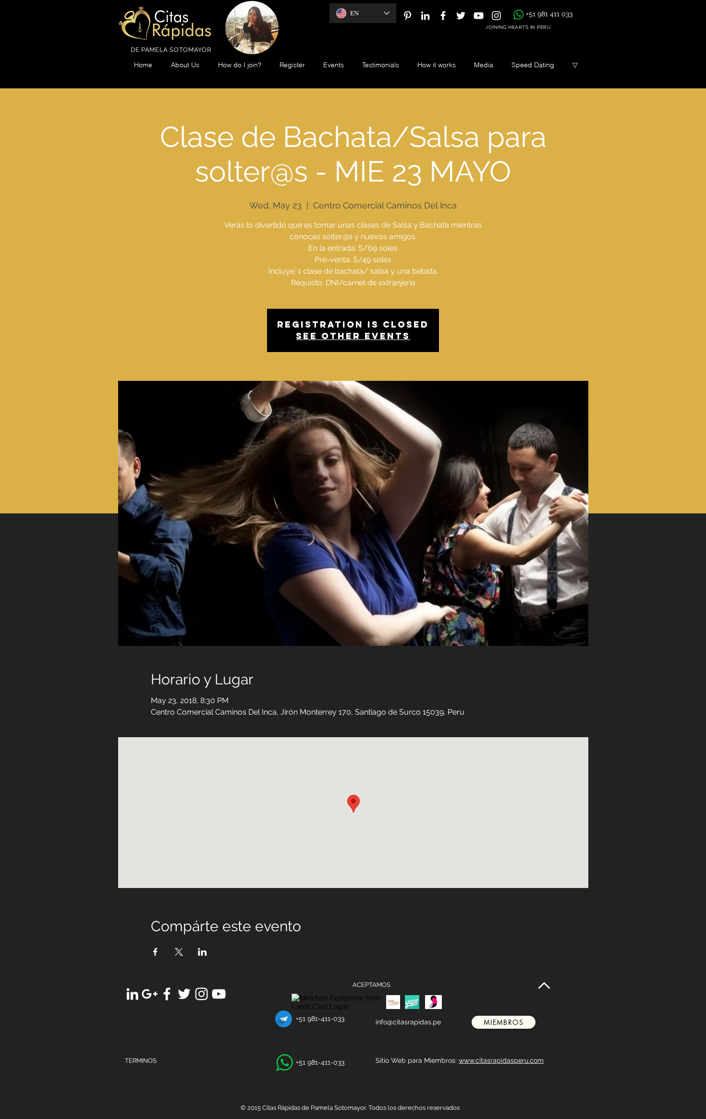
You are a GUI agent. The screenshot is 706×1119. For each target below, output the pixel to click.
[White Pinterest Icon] (408, 16)
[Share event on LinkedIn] (202, 952)
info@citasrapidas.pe (408, 1022)
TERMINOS (141, 1060)
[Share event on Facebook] (155, 952)
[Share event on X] (178, 952)
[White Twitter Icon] (461, 16)
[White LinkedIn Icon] (425, 16)
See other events (353, 335)
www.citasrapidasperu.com (501, 1060)
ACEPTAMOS (371, 984)
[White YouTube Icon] (479, 16)
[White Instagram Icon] (496, 16)
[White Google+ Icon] (149, 993)
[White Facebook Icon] (443, 16)
